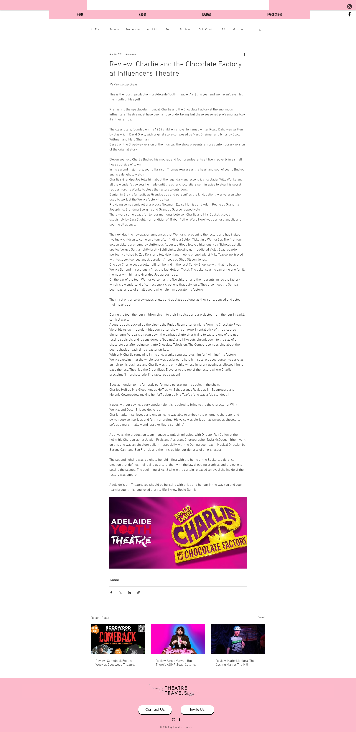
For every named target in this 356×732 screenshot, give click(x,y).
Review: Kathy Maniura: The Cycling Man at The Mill (235, 663)
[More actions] (244, 54)
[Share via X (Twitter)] (120, 592)
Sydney (114, 30)
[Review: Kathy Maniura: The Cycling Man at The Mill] (238, 639)
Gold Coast (205, 30)
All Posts (96, 30)
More (236, 30)
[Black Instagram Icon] (349, 6)
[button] (260, 29)
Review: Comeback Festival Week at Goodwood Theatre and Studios (114, 663)
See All (261, 617)
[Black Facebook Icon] (349, 14)
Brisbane (185, 30)
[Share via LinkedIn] (129, 592)
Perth (169, 30)
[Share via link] (138, 592)
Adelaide (152, 30)
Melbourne (133, 30)
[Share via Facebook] (111, 592)
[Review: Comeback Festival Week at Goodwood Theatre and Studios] (118, 639)
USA (222, 30)
